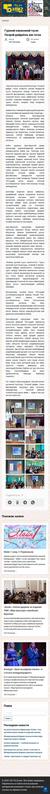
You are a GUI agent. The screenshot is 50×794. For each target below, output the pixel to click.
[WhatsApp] (33, 502)
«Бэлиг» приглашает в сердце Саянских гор (22, 756)
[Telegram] (25, 502)
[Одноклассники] (17, 502)
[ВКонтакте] (10, 502)
